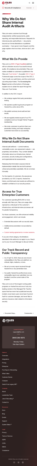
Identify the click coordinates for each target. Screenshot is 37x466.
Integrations (5, 359)
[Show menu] (33, 3)
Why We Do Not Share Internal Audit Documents (18, 140)
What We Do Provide (14, 59)
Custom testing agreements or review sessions (19, 232)
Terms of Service (7, 436)
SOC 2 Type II (30, 74)
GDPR (4, 439)
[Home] (7, 2)
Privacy (4, 432)
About (4, 391)
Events (4, 417)
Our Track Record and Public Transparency (15, 251)
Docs (3, 410)
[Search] (29, 3)
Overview (5, 355)
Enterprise (5, 366)
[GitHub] (22, 462)
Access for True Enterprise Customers (15, 193)
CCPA (3, 443)
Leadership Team (7, 395)
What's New (5, 373)
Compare (5, 380)
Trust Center (13, 74)
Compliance (5, 450)
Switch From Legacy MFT (9, 384)
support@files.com (18, 332)
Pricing (4, 362)
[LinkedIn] (18, 462)
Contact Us (5, 402)
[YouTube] (14, 462)
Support (4, 421)
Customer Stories (7, 377)
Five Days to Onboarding (9, 370)
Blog (3, 414)
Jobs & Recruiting (18, 398)
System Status (17, 424)
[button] (33, 3)
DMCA (4, 447)
